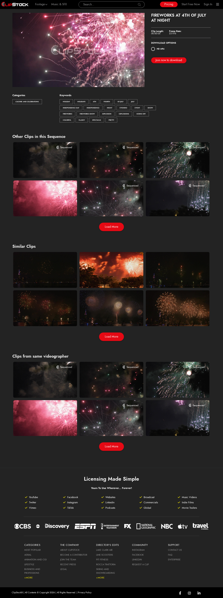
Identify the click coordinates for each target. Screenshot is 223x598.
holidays (81, 102)
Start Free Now (191, 4)
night (109, 108)
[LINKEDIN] (199, 593)
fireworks (67, 114)
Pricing (168, 4)
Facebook (138, 555)
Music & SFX (59, 4)
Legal (63, 569)
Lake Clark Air (104, 550)
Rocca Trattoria (106, 564)
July (132, 102)
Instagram (138, 550)
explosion (106, 114)
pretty (111, 120)
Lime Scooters (104, 555)
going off (141, 114)
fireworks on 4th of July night (101, 171)
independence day (71, 108)
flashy (82, 120)
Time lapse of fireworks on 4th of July (106, 281)
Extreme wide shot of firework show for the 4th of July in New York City (40, 319)
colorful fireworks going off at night (171, 209)
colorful (67, 120)
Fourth (107, 102)
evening (123, 108)
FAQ (170, 555)
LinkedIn (137, 560)
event (137, 108)
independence (93, 108)
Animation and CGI (35, 560)
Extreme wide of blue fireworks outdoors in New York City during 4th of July (106, 319)
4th (94, 102)
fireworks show (87, 114)
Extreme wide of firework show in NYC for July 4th (40, 281)
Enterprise (174, 560)
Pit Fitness (102, 560)
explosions (124, 114)
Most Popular (32, 550)
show (150, 108)
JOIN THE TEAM (68, 560)
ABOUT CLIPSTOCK (70, 550)
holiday (66, 102)
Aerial (27, 555)
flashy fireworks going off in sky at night (40, 209)
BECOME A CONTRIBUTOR (73, 555)
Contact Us (175, 550)
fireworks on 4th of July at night (169, 171)
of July (120, 102)
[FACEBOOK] (180, 593)
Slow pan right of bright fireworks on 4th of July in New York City (172, 319)
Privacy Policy (84, 592)
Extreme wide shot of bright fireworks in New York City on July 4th (172, 281)
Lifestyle (29, 564)
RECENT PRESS (68, 564)
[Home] (15, 4)
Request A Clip (140, 564)
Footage (40, 4)
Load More (111, 226)
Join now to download (169, 60)
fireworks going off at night (34, 171)
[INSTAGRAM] (189, 593)
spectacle (96, 120)
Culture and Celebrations (27, 102)
